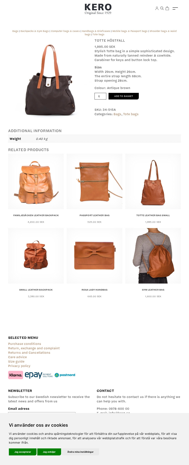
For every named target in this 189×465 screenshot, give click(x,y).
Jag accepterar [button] (22, 451)
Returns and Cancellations (29, 352)
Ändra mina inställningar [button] (80, 451)
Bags (15, 31)
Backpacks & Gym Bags (34, 31)
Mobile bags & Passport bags (129, 31)
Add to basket (123, 96)
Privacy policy (19, 365)
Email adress (18, 408)
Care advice (17, 357)
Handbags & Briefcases (96, 31)
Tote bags (98, 34)
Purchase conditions (24, 343)
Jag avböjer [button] (49, 451)
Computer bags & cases (65, 31)
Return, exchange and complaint (34, 348)
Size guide (16, 361)
